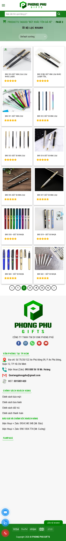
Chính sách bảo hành (12, 402)
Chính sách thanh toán (12, 413)
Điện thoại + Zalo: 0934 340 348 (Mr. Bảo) (22, 423)
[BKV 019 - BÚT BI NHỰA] (49, 218)
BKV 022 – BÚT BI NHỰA (46, 274)
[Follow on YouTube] (46, 343)
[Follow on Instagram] (25, 343)
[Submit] (58, 14)
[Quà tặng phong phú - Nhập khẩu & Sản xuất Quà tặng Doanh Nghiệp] (33, 5)
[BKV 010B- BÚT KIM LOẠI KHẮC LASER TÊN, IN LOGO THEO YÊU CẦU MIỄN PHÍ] (49, 59)
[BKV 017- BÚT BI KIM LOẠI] (49, 179)
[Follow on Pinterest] (39, 343)
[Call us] (32, 343)
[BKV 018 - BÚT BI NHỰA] (17, 218)
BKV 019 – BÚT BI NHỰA (46, 234)
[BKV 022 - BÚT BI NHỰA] (49, 258)
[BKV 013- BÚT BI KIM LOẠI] (17, 140)
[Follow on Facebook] (18, 343)
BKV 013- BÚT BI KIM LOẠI (15, 156)
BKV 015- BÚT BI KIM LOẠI (15, 195)
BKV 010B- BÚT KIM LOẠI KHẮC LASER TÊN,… (49, 75)
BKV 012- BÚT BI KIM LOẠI (47, 116)
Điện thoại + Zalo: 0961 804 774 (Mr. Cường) (23, 428)
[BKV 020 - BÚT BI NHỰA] (17, 258)
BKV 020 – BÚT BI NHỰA (14, 274)
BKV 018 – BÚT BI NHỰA (14, 234)
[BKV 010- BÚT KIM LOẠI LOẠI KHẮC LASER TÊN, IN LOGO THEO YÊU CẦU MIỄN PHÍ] (17, 59)
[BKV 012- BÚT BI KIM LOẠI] (49, 100)
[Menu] (3, 5)
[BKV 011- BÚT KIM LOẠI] (17, 100)
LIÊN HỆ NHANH (53, 523)
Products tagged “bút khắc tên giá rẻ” (30, 22)
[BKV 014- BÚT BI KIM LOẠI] (49, 140)
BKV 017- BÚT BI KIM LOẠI (47, 195)
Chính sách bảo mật (11, 396)
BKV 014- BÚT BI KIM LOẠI (47, 156)
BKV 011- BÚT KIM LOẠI (14, 116)
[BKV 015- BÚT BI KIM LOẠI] (17, 179)
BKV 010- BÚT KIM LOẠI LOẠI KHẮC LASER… (16, 75)
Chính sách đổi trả (10, 407)
